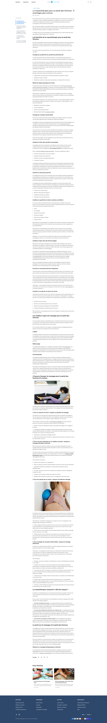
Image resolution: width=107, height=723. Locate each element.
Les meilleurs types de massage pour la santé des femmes (21, 27)
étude (36, 122)
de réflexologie (66, 346)
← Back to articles (36, 8)
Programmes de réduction (83, 702)
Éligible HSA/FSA (81, 705)
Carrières (38, 705)
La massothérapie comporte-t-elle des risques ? (20, 37)
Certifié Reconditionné (21, 709)
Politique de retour (81, 707)
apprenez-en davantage (45, 653)
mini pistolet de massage (55, 421)
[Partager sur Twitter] (41, 657)
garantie (34, 2)
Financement (60, 709)
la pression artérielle (49, 112)
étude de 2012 (38, 256)
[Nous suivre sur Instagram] (19, 714)
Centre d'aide (60, 702)
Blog (78, 709)
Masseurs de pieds (20, 702)
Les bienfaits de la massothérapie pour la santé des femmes (21, 22)
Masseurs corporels (20, 705)
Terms (26, 718)
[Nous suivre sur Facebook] (16, 714)
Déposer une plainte (61, 707)
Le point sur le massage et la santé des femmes (21, 41)
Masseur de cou (19, 707)
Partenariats (39, 707)
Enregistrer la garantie (62, 705)
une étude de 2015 (65, 123)
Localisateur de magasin (41, 709)
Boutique (18, 2)
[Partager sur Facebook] (38, 657)
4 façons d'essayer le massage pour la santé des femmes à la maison (21, 32)
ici (37, 653)
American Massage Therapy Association (45, 151)
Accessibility (34, 718)
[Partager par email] (47, 657)
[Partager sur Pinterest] (44, 657)
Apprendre (25, 2)
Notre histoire (39, 702)
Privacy (30, 718)
